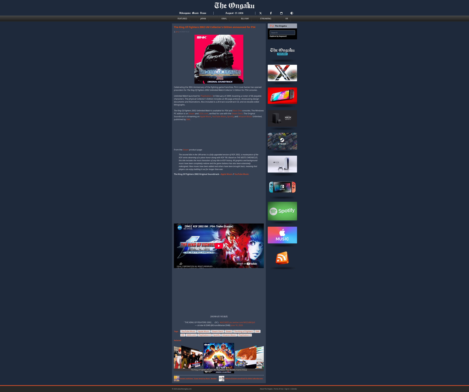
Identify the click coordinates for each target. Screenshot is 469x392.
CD (182, 335)
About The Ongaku (266, 389)
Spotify (230, 116)
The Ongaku (281, 26)
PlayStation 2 (207, 96)
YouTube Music (219, 116)
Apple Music (205, 116)
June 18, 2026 (237, 325)
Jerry (177, 32)
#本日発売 (224, 322)
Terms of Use (278, 389)
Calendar (294, 389)
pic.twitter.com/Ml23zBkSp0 (242, 322)
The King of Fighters (243, 331)
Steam (192, 113)
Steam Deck (237, 113)
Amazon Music (245, 116)
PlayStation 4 (205, 335)
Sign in (287, 389)
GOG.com (203, 113)
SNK (188, 119)
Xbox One (237, 110)
